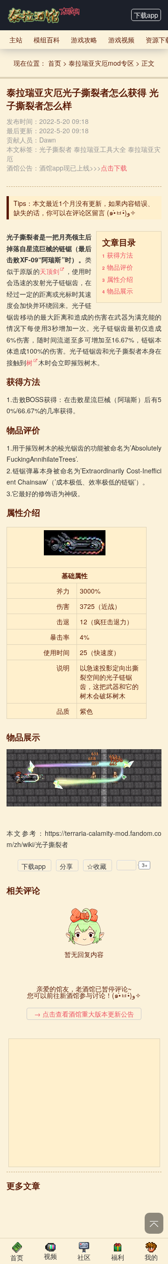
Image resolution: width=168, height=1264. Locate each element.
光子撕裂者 (55, 149)
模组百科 (47, 39)
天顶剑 (50, 271)
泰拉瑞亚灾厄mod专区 (101, 63)
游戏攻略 (84, 39)
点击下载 (114, 167)
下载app (146, 15)
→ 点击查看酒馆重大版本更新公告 (84, 1013)
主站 (15, 39)
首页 (54, 63)
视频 (50, 1256)
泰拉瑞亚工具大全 (100, 149)
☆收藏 (96, 866)
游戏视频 (121, 39)
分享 (66, 866)
